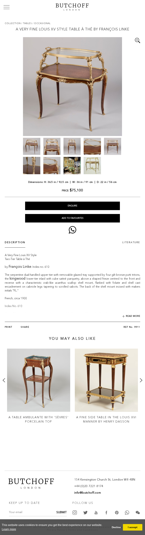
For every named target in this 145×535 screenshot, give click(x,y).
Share (25, 327)
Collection (13, 23)
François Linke (20, 267)
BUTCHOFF (72, 6)
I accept (132, 527)
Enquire (72, 206)
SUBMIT (61, 512)
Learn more (9, 529)
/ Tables (27, 23)
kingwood (17, 278)
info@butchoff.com (87, 492)
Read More (133, 316)
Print (8, 327)
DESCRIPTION (15, 242)
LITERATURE (131, 242)
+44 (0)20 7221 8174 (88, 486)
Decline (116, 527)
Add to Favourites (72, 218)
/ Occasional (42, 23)
